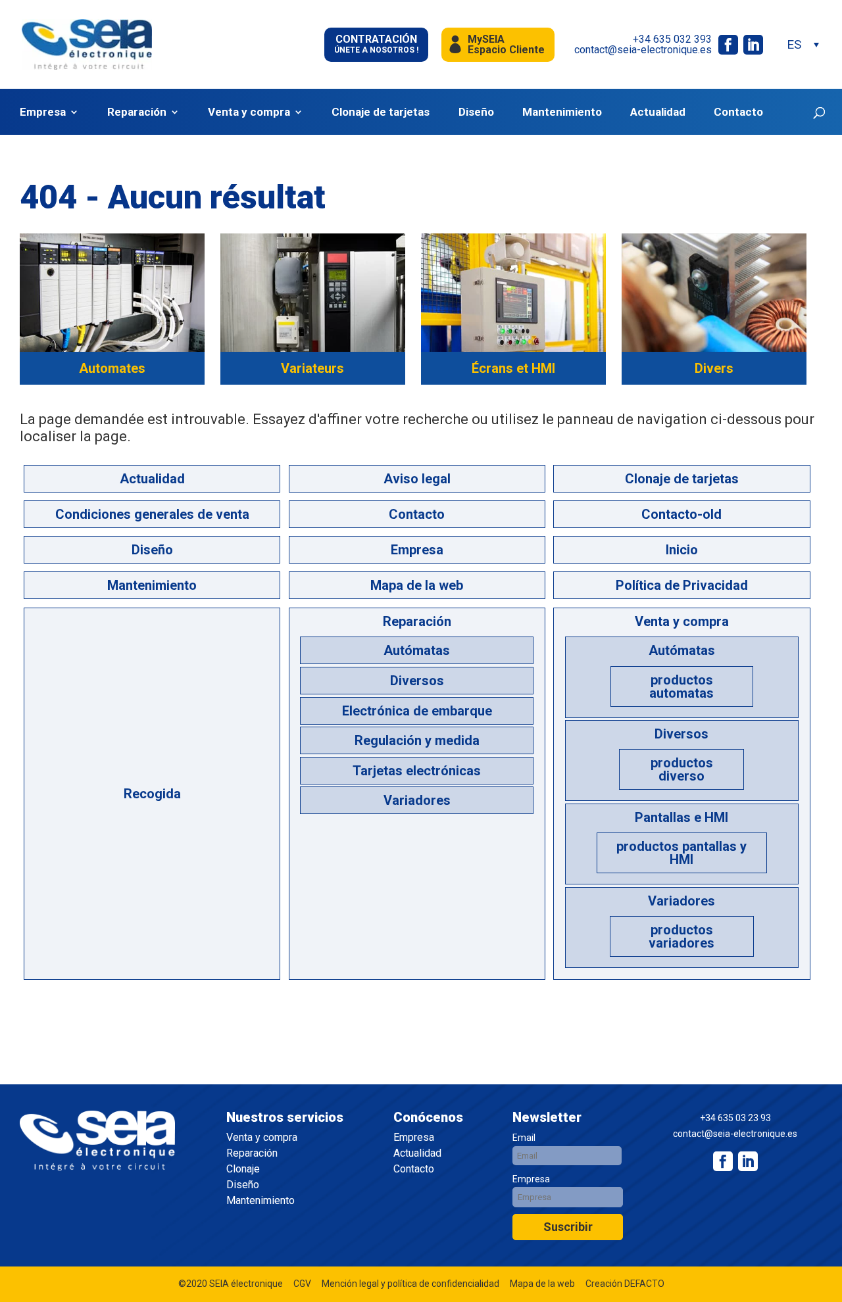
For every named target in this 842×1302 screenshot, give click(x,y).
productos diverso (682, 769)
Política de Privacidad (682, 585)
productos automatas (681, 686)
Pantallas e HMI (681, 817)
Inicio (682, 550)
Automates (112, 368)
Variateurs (312, 368)
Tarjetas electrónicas (417, 771)
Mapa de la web (416, 585)
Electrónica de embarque (417, 711)
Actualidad (657, 112)
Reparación (136, 112)
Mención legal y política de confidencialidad (410, 1283)
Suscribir (568, 1227)
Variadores (417, 800)
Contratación (376, 44)
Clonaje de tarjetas (381, 112)
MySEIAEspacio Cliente (506, 44)
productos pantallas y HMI (681, 852)
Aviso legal (417, 479)
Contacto (738, 112)
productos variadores (681, 936)
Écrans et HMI (513, 368)
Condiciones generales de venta (152, 514)
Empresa (43, 112)
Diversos (417, 680)
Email (523, 1137)
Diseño (476, 112)
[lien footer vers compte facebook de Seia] (723, 1161)
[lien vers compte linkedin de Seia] (753, 45)
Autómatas (417, 650)
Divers (714, 368)
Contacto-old (681, 514)
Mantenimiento (562, 112)
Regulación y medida (417, 740)
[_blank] (748, 1161)
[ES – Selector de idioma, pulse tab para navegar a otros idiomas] (802, 44)
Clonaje (243, 1169)
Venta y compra (249, 112)
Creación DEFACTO (624, 1283)
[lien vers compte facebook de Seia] (728, 45)
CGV (302, 1283)
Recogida (152, 794)
